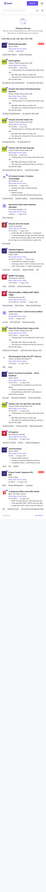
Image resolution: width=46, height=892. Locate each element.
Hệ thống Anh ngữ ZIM (17, 278)
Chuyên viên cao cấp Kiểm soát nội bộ (25, 404)
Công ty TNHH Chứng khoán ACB (20, 63)
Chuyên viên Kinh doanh (19, 224)
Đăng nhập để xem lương (17, 49)
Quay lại (7, 515)
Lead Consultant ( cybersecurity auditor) (26, 311)
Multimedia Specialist (17, 44)
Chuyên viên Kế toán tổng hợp (21, 148)
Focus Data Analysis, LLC (17, 209)
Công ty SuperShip (15, 226)
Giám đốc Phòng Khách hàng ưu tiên (24, 328)
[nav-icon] (42, 3)
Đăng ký (32, 3)
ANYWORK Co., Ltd (15, 181)
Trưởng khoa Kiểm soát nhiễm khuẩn (24, 491)
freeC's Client (13, 46)
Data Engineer (14, 61)
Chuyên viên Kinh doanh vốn (21, 120)
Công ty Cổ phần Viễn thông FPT (20, 359)
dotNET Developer (16, 276)
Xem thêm (38, 515)
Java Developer (15, 449)
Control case (13, 314)
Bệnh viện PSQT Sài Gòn (17, 494)
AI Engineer (13, 432)
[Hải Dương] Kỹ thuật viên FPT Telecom (25, 356)
